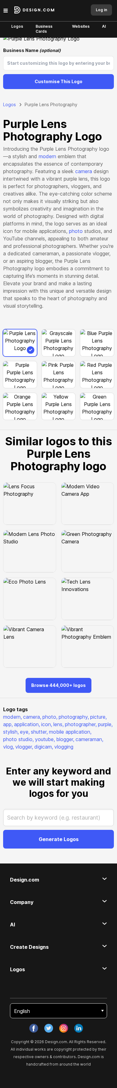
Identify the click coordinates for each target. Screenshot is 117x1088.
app (8, 724)
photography (74, 717)
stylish (11, 732)
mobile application (70, 732)
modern (47, 156)
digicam (43, 747)
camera (83, 171)
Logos (17, 26)
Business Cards (44, 29)
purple (105, 724)
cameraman (89, 739)
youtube (45, 739)
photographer (81, 724)
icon (46, 724)
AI (104, 26)
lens (58, 724)
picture (98, 717)
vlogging (63, 747)
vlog (8, 747)
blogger (65, 739)
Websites (81, 26)
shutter (39, 732)
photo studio (18, 739)
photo (76, 231)
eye (25, 732)
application (27, 724)
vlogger (24, 747)
